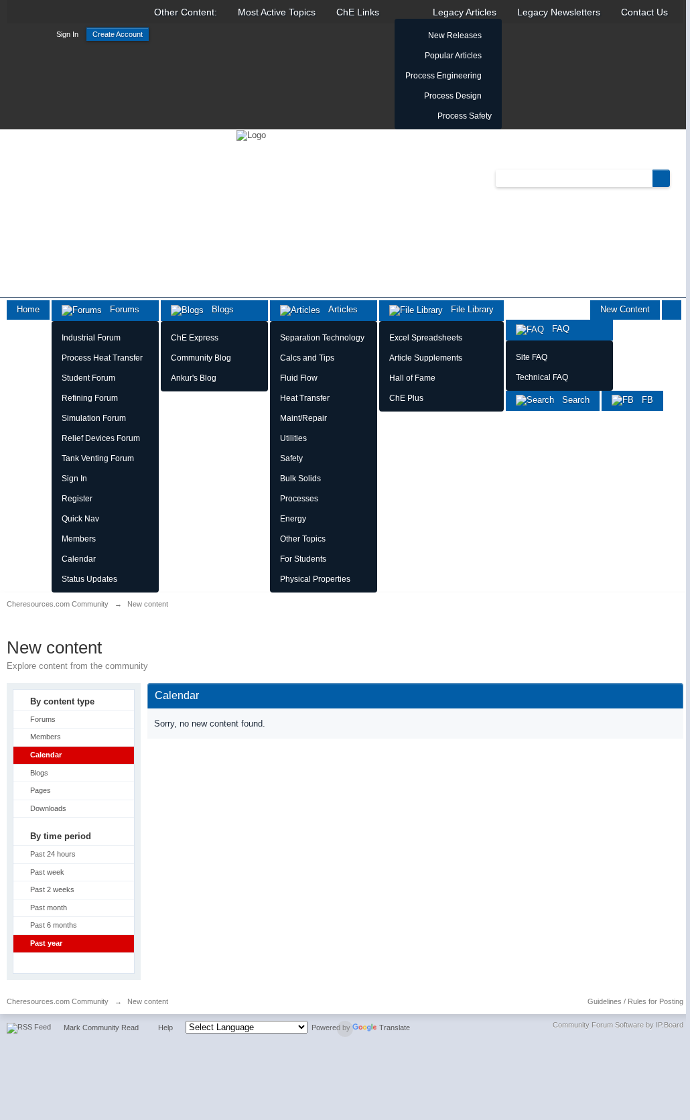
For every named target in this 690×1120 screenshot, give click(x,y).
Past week (47, 872)
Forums (120, 309)
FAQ (556, 329)
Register (77, 498)
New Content (625, 309)
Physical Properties (315, 579)
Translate (394, 1027)
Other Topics (303, 539)
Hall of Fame (412, 378)
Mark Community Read (101, 1027)
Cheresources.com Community (58, 1001)
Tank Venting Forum (98, 458)
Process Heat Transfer (102, 358)
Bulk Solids (300, 478)
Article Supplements (425, 358)
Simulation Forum (94, 418)
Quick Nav (80, 518)
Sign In (67, 34)
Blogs (219, 309)
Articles (339, 309)
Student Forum (88, 378)
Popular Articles (453, 55)
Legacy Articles (464, 12)
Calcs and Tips (307, 358)
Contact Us (644, 12)
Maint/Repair (303, 418)
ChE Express (194, 338)
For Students (303, 559)
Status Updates (89, 579)
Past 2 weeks (52, 889)
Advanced (678, 177)
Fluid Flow (299, 378)
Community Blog (201, 358)
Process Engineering (443, 75)
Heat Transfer (305, 398)
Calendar (79, 559)
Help (165, 1027)
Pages (40, 790)
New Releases (455, 35)
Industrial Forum (91, 338)
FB (643, 400)
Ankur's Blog (193, 378)
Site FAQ (531, 357)
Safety (291, 458)
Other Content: (185, 12)
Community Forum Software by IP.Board (618, 1025)
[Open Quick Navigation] (671, 310)
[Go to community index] (251, 134)
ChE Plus (406, 398)
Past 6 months (53, 925)
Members (79, 539)
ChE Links (357, 12)
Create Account (117, 34)
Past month (48, 908)
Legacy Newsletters (558, 12)
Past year (46, 943)
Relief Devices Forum (101, 438)
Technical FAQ (542, 377)
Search (572, 400)
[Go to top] (345, 1029)
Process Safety (464, 116)
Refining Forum (90, 398)
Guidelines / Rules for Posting (635, 1001)
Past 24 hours (53, 854)
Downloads (48, 808)
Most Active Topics (277, 12)
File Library (468, 309)
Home (28, 309)
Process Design (453, 96)
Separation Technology (322, 338)
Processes (299, 498)
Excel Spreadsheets (425, 338)
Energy (293, 518)
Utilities (293, 438)
